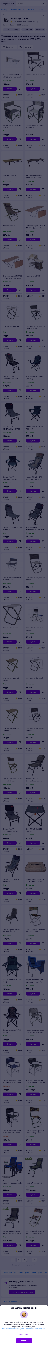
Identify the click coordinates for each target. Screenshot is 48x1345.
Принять (24, 1340)
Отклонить (24, 1335)
